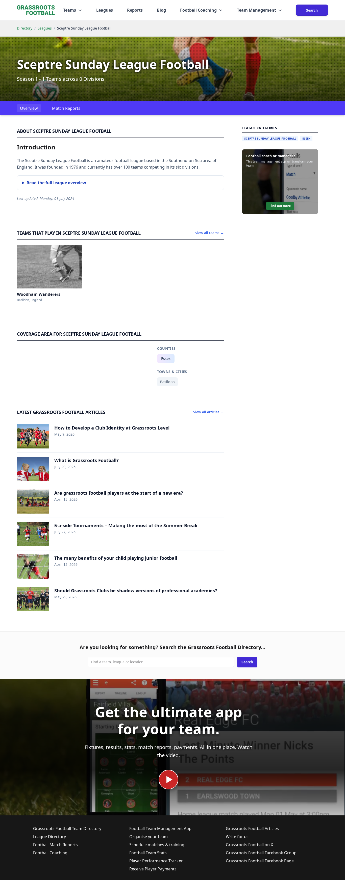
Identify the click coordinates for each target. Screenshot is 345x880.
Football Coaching (50, 853)
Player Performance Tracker (156, 861)
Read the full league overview (56, 182)
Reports (135, 10)
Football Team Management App (160, 828)
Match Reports (66, 108)
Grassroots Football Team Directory (67, 828)
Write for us (237, 836)
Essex (165, 358)
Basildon (167, 381)
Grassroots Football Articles (252, 828)
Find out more (280, 206)
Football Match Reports (55, 844)
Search (312, 10)
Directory (24, 28)
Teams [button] (69, 10)
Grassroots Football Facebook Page (260, 861)
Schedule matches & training (156, 844)
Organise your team (148, 836)
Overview (29, 108)
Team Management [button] (256, 10)
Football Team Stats (148, 853)
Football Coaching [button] (198, 10)
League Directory (49, 836)
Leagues (104, 10)
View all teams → (209, 232)
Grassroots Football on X (249, 844)
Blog (161, 10)
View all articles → (208, 412)
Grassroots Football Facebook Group (261, 853)
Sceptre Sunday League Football (270, 138)
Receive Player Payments (153, 869)
